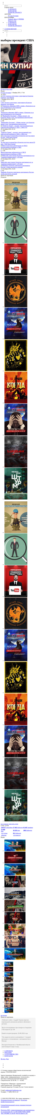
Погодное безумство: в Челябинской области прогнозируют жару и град (16, 1045)
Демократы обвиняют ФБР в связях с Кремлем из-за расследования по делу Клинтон (17, 113)
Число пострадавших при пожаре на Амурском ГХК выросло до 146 (16, 1028)
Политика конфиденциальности (14, 1101)
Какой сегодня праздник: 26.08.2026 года (15, 1033)
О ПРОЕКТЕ (12, 9)
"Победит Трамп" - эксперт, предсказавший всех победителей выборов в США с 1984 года (16, 133)
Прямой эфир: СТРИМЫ (16, 19)
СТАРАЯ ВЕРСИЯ (10, 29)
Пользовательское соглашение (10, 1100)
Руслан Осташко (13, 16)
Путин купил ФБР (6, 89)
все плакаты (4, 824)
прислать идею (13, 824)
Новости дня (12, 21)
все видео (4, 1015)
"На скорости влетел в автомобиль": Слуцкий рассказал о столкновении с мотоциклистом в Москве (16, 1039)
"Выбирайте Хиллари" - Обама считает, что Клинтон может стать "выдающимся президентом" (17, 123)
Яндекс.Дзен (5, 1059)
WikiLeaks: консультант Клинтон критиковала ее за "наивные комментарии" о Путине (17, 163)
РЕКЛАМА (8, 1052)
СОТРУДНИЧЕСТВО (11, 1054)
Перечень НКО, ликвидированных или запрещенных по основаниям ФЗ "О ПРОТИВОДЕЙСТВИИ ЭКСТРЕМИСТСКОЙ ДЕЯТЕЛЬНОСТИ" (18, 1111)
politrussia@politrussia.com (13, 1090)
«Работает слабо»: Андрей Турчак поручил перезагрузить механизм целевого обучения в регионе (16, 1022)
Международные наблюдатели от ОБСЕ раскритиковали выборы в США (13, 153)
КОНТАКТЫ (12, 11)
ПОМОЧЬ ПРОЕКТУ (15, 12)
